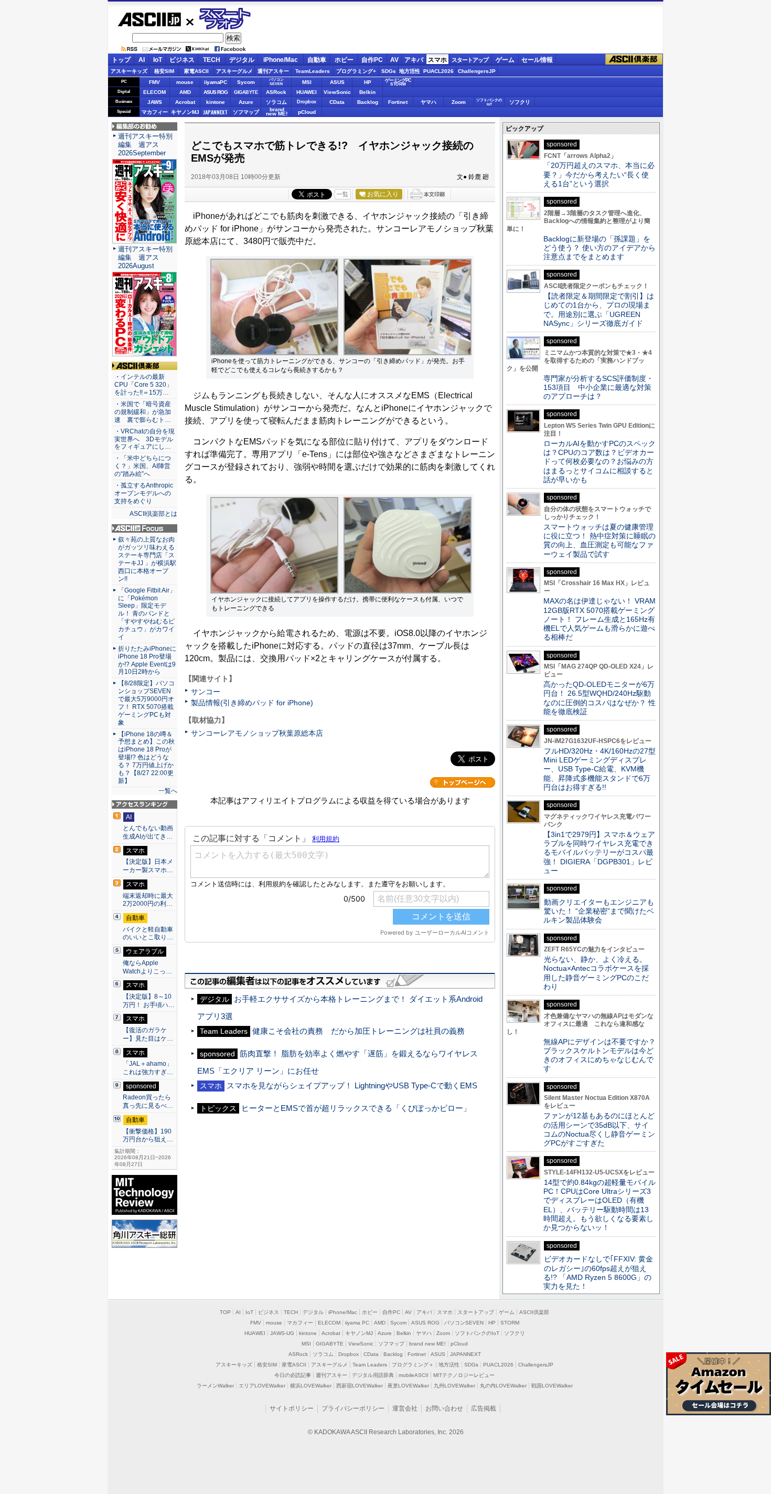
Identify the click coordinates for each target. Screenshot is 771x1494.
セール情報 (537, 59)
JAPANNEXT (215, 112)
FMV (154, 82)
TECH (211, 59)
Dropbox (306, 101)
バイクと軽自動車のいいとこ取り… (148, 933)
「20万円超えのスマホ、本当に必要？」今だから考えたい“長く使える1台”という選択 (599, 174)
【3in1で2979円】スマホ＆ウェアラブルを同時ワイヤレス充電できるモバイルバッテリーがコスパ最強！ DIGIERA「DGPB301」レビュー (599, 852)
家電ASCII (196, 71)
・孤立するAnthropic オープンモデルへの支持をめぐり (144, 493)
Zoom (459, 102)
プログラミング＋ (413, 1365)
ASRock (276, 92)
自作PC (372, 59)
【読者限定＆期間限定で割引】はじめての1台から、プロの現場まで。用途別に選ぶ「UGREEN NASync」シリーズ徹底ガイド (598, 309)
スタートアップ (470, 60)
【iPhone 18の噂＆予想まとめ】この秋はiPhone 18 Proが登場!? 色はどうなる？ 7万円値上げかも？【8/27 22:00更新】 (146, 757)
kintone (215, 102)
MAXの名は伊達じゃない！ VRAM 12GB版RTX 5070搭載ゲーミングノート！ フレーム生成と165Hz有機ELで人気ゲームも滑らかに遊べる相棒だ (599, 619)
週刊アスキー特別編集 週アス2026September (145, 144)
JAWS (154, 102)
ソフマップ (246, 112)
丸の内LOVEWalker (503, 1386)
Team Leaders (369, 1365)
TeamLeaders (312, 71)
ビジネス (182, 59)
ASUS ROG (216, 92)
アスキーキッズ (129, 71)
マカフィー (155, 112)
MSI (307, 82)
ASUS (337, 82)
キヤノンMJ (185, 112)
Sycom (246, 82)
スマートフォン (219, 19)
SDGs (388, 71)
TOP (225, 1312)
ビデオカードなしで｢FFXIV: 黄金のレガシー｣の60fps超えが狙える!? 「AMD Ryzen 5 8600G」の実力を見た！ (598, 1272)
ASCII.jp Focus (144, 528)
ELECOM (154, 92)
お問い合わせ (444, 1408)
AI (141, 59)
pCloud (307, 112)
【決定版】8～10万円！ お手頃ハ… (149, 1001)
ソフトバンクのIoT (489, 102)
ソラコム (276, 102)
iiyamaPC (215, 82)
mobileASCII (414, 1375)
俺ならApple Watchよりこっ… (147, 967)
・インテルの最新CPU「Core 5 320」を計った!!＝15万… (143, 384)
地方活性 (409, 71)
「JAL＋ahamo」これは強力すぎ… (148, 1068)
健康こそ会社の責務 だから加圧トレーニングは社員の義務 (358, 1030)
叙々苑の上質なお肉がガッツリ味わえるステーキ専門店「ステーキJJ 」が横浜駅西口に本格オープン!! (147, 559)
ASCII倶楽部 (634, 60)
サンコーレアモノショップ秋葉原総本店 (257, 733)
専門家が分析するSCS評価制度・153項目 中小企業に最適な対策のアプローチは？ (598, 387)
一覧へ (167, 790)
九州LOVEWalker (454, 1386)
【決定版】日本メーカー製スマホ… (148, 866)
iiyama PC (357, 1323)
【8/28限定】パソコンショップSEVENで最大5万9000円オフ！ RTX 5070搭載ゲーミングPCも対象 (146, 703)
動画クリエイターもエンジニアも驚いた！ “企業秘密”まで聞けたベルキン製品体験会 (598, 911)
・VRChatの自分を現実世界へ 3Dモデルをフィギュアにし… (144, 439)
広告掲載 (483, 1408)
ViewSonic (337, 92)
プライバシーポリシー (353, 1408)
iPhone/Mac (280, 59)
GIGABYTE (246, 92)
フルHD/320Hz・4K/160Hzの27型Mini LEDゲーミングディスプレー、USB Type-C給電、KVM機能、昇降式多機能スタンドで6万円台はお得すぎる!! (599, 769)
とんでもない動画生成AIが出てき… (148, 832)
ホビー (344, 59)
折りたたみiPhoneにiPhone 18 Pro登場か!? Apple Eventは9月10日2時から (147, 660)
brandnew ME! (276, 112)
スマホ (437, 59)
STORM (509, 1323)
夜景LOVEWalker (408, 1386)
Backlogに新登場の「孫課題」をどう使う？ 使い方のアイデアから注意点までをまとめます (599, 248)
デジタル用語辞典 (373, 1375)
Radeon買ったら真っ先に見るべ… (148, 1101)
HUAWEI (306, 92)
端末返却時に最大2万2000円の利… (148, 900)
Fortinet (398, 102)
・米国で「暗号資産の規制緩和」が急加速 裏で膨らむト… (142, 411)
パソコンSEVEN (276, 82)
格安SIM (164, 71)
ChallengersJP (477, 71)
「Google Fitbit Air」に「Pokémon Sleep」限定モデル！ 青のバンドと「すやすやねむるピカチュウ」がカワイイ (147, 614)
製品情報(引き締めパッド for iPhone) (252, 702)
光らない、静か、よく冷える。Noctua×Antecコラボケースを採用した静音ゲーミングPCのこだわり (596, 973)
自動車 (316, 59)
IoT (157, 59)
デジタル (241, 59)
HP (367, 82)
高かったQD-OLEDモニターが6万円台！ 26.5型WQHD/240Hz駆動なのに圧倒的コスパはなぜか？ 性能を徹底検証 (599, 698)
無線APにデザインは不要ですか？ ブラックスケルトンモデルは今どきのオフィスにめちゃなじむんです (603, 1055)
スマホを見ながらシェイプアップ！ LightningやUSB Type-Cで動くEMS (352, 1085)
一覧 (342, 194)
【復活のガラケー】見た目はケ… (148, 1034)
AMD (185, 92)
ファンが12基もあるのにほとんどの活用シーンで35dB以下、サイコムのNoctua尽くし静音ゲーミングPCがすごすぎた (599, 1129)
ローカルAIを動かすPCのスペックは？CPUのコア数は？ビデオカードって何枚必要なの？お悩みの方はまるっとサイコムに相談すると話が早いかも (599, 461)
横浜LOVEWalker (310, 1386)
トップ (121, 59)
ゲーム (505, 59)
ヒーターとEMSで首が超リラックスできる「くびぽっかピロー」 (356, 1108)
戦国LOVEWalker (552, 1386)
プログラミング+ (356, 71)
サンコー (205, 691)
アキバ (413, 59)
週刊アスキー (273, 71)
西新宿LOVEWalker (359, 1386)
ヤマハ (428, 102)
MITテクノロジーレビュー (464, 1375)
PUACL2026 (438, 71)
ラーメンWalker (215, 1386)
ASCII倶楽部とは (153, 513)
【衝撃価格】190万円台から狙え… (148, 1135)
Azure (246, 102)
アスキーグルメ (234, 71)
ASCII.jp (149, 19)
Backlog (367, 102)
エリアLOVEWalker (262, 1386)
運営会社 (404, 1408)
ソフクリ (519, 102)
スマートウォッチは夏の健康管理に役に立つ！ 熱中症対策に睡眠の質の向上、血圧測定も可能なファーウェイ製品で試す (599, 540)
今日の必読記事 (292, 1375)
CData (337, 102)
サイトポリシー (292, 1408)
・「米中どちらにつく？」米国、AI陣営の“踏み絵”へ (142, 466)
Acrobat (185, 102)
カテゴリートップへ (462, 782)
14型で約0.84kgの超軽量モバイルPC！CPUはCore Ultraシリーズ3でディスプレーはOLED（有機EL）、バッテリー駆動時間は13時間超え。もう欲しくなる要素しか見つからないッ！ (599, 1205)
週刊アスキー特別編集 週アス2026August (145, 257)
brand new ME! (427, 1344)
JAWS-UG (282, 1333)
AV (394, 59)
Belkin (367, 92)
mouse (185, 82)
